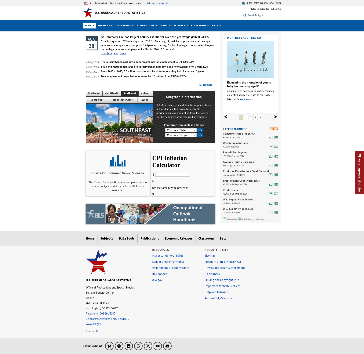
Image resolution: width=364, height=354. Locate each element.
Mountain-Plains (123, 99)
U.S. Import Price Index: (238, 199)
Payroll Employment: (236, 152)
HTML (104, 53)
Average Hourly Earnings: (239, 162)
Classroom (206, 238)
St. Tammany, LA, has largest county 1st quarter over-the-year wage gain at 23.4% (155, 37)
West (145, 99)
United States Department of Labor (263, 3)
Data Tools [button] (123, 25)
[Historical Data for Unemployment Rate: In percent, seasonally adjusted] (270, 146)
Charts (123, 53)
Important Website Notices (222, 286)
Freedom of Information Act (223, 261)
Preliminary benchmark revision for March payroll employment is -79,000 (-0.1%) (148, 62)
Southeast (129, 93)
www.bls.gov (93, 324)
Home (90, 238)
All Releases (205, 84)
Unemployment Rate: (236, 143)
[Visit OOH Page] (150, 214)
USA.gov (157, 280)
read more (245, 99)
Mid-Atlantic (111, 93)
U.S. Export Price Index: (238, 209)
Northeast (94, 93)
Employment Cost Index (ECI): (241, 181)
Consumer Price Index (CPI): (240, 133)
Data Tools (127, 238)
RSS (116, 53)
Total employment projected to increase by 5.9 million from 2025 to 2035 (143, 76)
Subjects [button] (104, 25)
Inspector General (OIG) (167, 255)
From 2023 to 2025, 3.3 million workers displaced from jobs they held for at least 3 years (152, 71)
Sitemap (210, 255)
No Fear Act (159, 274)
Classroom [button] (199, 25)
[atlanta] (119, 123)
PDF (110, 53)
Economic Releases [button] (173, 25)
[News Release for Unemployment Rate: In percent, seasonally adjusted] (275, 146)
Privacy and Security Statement (225, 268)
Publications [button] (146, 25)
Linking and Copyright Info (222, 280)
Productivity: (231, 190)
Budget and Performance (168, 261)
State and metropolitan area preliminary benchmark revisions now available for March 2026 (154, 66)
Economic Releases (178, 238)
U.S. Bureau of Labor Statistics (120, 13)
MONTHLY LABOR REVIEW (244, 37)
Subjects (106, 238)
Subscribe (276, 8)
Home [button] (88, 25)
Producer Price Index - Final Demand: (246, 171)
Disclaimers (212, 274)
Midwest (146, 93)
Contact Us (92, 331)
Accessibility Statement (220, 298)
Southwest (97, 99)
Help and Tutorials (217, 292)
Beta (223, 238)
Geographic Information (184, 97)
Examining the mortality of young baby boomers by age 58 (249, 84)
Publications (149, 238)
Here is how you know (153, 3)
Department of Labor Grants (170, 268)
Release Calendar (259, 8)
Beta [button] (215, 25)
